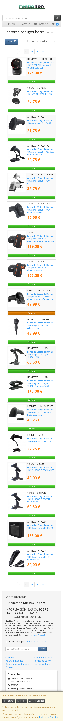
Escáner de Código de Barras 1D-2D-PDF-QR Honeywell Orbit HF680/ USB (40, 65)
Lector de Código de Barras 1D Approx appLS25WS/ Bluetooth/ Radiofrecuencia (40, 296)
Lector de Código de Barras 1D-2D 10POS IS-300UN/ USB (40, 469)
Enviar (42, 648)
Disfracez (10, 667)
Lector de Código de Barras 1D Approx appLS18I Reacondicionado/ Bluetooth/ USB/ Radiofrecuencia (40, 240)
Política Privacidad (14, 660)
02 (32, 51)
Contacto (42, 24)
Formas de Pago (42, 663)
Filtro (10, 41)
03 (37, 51)
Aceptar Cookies (36, 701)
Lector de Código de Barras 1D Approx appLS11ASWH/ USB (40, 181)
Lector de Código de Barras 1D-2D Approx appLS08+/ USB (41, 526)
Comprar (31, 81)
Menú (11, 24)
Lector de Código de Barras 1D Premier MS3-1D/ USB (40, 439)
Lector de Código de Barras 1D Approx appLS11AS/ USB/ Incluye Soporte (40, 152)
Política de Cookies (48, 717)
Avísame (31, 313)
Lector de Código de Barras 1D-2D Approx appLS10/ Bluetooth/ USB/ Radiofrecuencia (40, 558)
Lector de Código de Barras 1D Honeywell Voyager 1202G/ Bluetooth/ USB (40, 383)
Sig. (42, 51)
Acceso (26, 24)
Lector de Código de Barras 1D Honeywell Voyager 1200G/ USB (40, 354)
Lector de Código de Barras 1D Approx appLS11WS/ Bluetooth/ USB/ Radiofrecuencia (40, 211)
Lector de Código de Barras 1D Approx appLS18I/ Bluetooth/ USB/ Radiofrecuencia (40, 269)
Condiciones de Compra (17, 663)
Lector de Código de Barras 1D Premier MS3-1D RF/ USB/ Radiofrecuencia (40, 412)
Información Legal (43, 657)
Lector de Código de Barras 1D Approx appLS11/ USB (40, 121)
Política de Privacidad (37, 635)
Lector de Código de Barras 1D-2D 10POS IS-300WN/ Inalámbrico (40, 499)
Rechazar (21, 701)
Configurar (8, 701)
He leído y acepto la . (27, 641)
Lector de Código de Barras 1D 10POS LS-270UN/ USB (40, 92)
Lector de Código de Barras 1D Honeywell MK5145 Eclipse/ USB (40, 325)
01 (26, 51)
